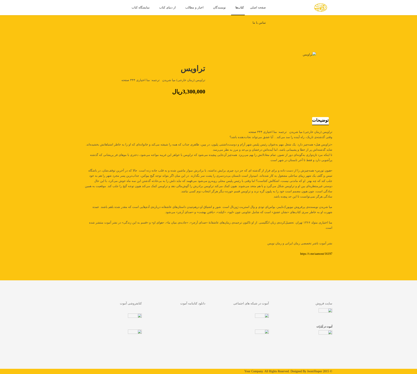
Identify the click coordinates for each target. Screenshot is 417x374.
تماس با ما (259, 22)
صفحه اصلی (258, 7)
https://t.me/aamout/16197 (316, 253)
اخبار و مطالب (194, 7)
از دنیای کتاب (167, 7)
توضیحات (320, 120)
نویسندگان (219, 7)
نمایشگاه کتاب (141, 7)
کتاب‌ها (239, 7)
